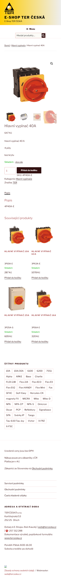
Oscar (9, 409)
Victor (31, 421)
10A (8, 371)
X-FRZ (41, 421)
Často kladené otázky (15, 495)
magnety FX (12, 398)
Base (28, 376)
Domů (7, 45)
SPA (8, 415)
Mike (36, 398)
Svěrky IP (19, 415)
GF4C (9, 393)
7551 (49, 371)
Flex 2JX (24, 382)
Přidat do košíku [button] (12, 277)
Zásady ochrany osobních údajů (19, 570)
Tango (31, 415)
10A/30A (19, 371)
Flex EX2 (10, 387)
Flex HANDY (25, 387)
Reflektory (29, 409)
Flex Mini (40, 387)
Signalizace (45, 409)
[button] (51, 63)
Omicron (42, 404)
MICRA (26, 398)
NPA (8, 404)
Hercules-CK (37, 393)
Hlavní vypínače (18, 45)
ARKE (19, 376)
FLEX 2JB (11, 382)
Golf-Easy (21, 393)
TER (15, 182)
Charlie (38, 376)
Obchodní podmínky (42, 468)
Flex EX (49, 382)
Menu (32, 29)
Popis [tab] (7, 193)
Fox (50, 387)
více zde (19, 162)
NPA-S (30, 404)
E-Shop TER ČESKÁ (24, 17)
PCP (18, 409)
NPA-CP (19, 404)
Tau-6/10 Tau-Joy (15, 421)
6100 (30, 371)
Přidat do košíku (29, 170)
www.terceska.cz (13, 538)
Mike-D (46, 398)
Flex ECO (36, 382)
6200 (39, 371)
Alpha (9, 376)
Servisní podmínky (14, 483)
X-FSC (9, 426)
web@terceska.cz (47, 527)
